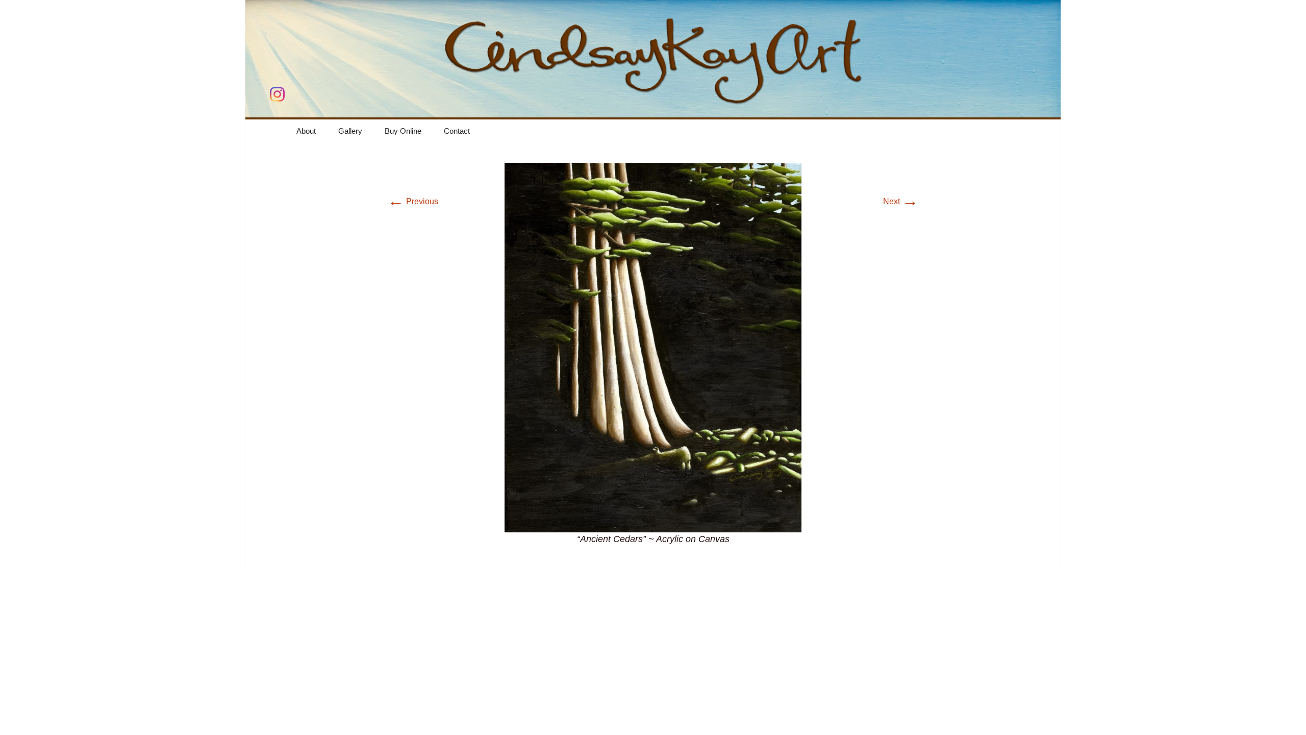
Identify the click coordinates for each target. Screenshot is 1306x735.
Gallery (350, 131)
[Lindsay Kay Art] (653, 58)
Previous (413, 201)
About (306, 131)
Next (900, 201)
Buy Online (403, 131)
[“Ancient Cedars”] (653, 346)
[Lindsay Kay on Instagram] (277, 94)
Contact (457, 131)
